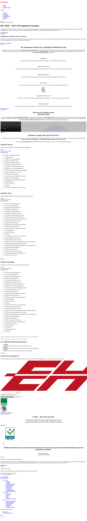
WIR (4, 18)
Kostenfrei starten (7, 7)
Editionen (8, 481)
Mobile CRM (9, 487)
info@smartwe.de (4, 478)
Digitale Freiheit (9, 503)
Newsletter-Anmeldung (11, 498)
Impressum (5, 511)
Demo (4, 6)
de (1, 21)
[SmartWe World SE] (4, 2)
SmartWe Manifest (10, 502)
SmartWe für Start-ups (10, 491)
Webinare (8, 495)
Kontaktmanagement (10, 484)
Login (4, 5)
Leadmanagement (10, 485)
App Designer (9, 488)
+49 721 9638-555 (5, 476)
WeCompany (9, 504)
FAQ (7, 496)
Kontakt (7, 497)
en (2, 21)
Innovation (8, 506)
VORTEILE (6, 15)
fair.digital (56, 119)
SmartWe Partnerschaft (11, 501)
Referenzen (8, 493)
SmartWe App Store (10, 490)
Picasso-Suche (9, 486)
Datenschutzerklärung (8, 513)
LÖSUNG (5, 14)
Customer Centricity (10, 507)
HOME (5, 12)
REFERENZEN (6, 16)
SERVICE (5, 17)
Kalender (8, 482)
